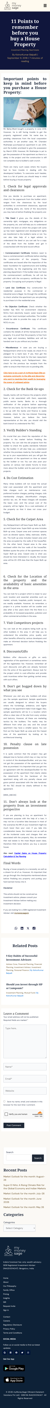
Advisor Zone (11, 964)
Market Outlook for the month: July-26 (24, 1193)
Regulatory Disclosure (12, 1325)
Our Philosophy (9, 1286)
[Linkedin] (22, 928)
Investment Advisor (22, 967)
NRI (4, 1302)
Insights (6, 1298)
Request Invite (9, 1306)
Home (5, 1278)
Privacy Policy (9, 1329)
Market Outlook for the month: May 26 (23, 1207)
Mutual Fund (29, 993)
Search (9, 1152)
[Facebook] (34, 928)
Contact (6, 1317)
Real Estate (34, 50)
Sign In (6, 1310)
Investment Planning (19, 50)
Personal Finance (21, 970)
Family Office (9, 1290)
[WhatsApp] (16, 928)
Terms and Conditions (12, 1333)
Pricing (6, 1294)
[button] (45, 6)
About (5, 1282)
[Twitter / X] (28, 928)
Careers (6, 1321)
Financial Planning (25, 964)
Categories (9, 1222)
